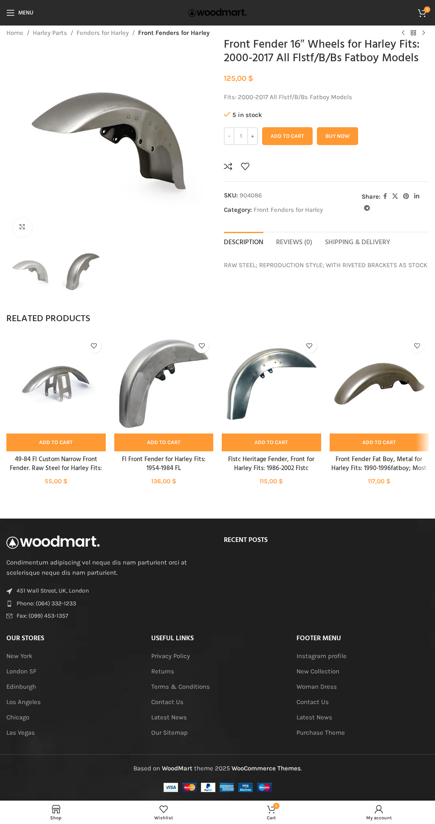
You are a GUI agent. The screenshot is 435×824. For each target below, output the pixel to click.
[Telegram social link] (367, 208)
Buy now (337, 136)
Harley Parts (50, 33)
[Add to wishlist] (245, 166)
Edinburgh (21, 686)
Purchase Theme (321, 732)
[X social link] (395, 196)
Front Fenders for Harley (173, 33)
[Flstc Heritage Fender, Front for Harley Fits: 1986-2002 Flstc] (271, 383)
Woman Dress (317, 686)
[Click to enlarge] (22, 227)
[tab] (243, 241)
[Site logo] (217, 12)
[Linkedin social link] (417, 196)
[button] (56, 442)
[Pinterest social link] (406, 196)
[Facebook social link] (385, 196)
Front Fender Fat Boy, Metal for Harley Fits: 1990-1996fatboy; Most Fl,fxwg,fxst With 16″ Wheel (379, 468)
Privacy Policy (170, 656)
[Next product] (423, 33)
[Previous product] (403, 33)
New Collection (318, 671)
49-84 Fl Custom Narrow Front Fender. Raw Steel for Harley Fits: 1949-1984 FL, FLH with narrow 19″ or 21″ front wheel (56, 472)
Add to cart (287, 136)
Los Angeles (23, 702)
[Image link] (53, 541)
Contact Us (167, 702)
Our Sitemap (169, 732)
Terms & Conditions (180, 686)
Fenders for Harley (102, 33)
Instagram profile (322, 656)
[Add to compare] (228, 166)
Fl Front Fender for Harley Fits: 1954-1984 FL (164, 463)
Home (14, 33)
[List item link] (108, 603)
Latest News (169, 717)
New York (19, 656)
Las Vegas (20, 732)
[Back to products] (413, 33)
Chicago (17, 717)
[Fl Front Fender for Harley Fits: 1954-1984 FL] (164, 383)
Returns (162, 671)
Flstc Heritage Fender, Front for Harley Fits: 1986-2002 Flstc (271, 463)
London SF (21, 671)
